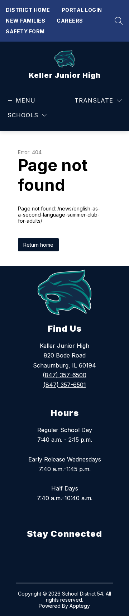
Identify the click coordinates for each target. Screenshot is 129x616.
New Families (25, 21)
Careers (70, 21)
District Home (28, 10)
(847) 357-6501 (64, 384)
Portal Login (82, 10)
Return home (38, 245)
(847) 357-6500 (64, 375)
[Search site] (117, 20)
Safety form (25, 31)
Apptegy (80, 606)
